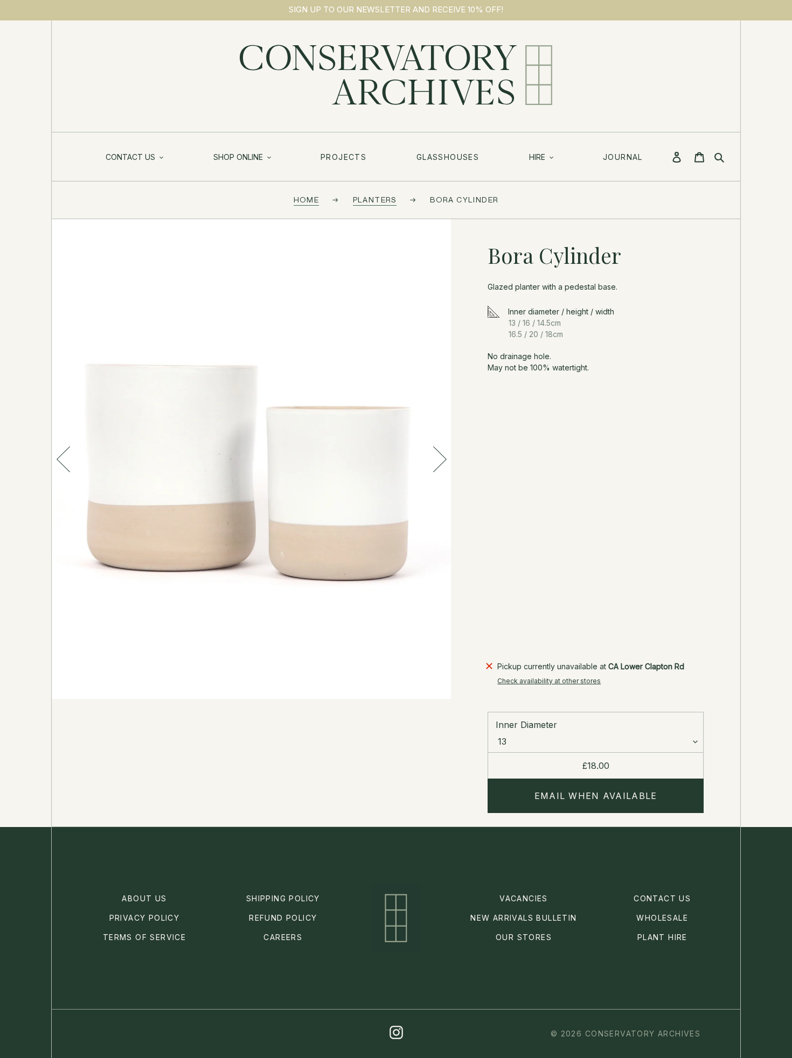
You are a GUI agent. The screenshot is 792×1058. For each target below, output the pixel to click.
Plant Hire (662, 937)
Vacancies (523, 898)
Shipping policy (283, 898)
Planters (375, 199)
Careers (282, 937)
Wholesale (662, 917)
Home (306, 199)
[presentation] (63, 459)
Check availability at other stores (549, 681)
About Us (144, 898)
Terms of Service (144, 937)
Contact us (662, 898)
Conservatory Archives (642, 1033)
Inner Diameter (526, 724)
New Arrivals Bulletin (523, 917)
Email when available (595, 795)
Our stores (524, 937)
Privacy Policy (144, 917)
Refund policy (283, 917)
